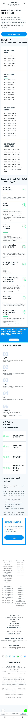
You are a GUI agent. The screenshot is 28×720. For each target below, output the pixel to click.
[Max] (25, 656)
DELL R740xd (20, 569)
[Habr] (10, 656)
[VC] (3, 656)
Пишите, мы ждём (14, 633)
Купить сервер (7, 561)
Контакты (20, 588)
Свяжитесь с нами (14, 34)
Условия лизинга (20, 603)
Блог (20, 596)
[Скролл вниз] (3, 710)
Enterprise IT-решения (20, 606)
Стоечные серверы (7, 566)
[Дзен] (21, 656)
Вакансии (20, 594)
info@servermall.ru (14, 4)
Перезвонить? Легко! (14, 627)
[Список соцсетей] (25, 710)
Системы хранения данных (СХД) (7, 576)
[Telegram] (14, 656)
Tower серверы (7, 568)
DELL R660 (20, 571)
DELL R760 (20, 563)
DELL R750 (20, 565)
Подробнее (15, 713)
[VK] (6, 656)
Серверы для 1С (8, 570)
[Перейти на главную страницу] (14, 2)
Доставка (20, 592)
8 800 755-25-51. (11, 531)
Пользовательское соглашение (14, 694)
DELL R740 (20, 567)
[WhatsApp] (18, 656)
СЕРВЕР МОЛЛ (11, 697)
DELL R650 (20, 573)
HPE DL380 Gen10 (7, 601)
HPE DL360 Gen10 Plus (7, 598)
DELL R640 (20, 575)
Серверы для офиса (8, 572)
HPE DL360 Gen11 (7, 592)
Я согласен (23, 713)
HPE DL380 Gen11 (7, 590)
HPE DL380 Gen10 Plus (7, 595)
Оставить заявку (14, 339)
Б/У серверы (8, 578)
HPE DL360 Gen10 (7, 603)
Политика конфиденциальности (14, 692)
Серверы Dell (20, 561)
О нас (20, 586)
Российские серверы (7, 563)
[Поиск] (24, 3)
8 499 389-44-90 (14, 619)
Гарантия (20, 590)
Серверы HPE (8, 586)
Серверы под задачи (8, 581)
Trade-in (20, 598)
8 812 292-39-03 (14, 623)
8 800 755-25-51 (14, 5)
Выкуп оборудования (20, 601)
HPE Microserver (7, 588)
